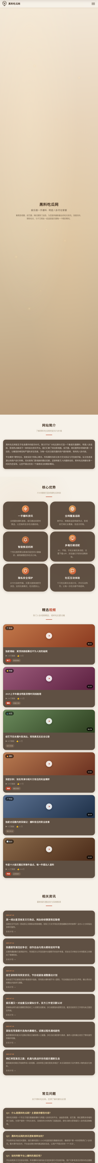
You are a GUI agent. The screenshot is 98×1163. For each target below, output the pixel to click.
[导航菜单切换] (93, 4)
